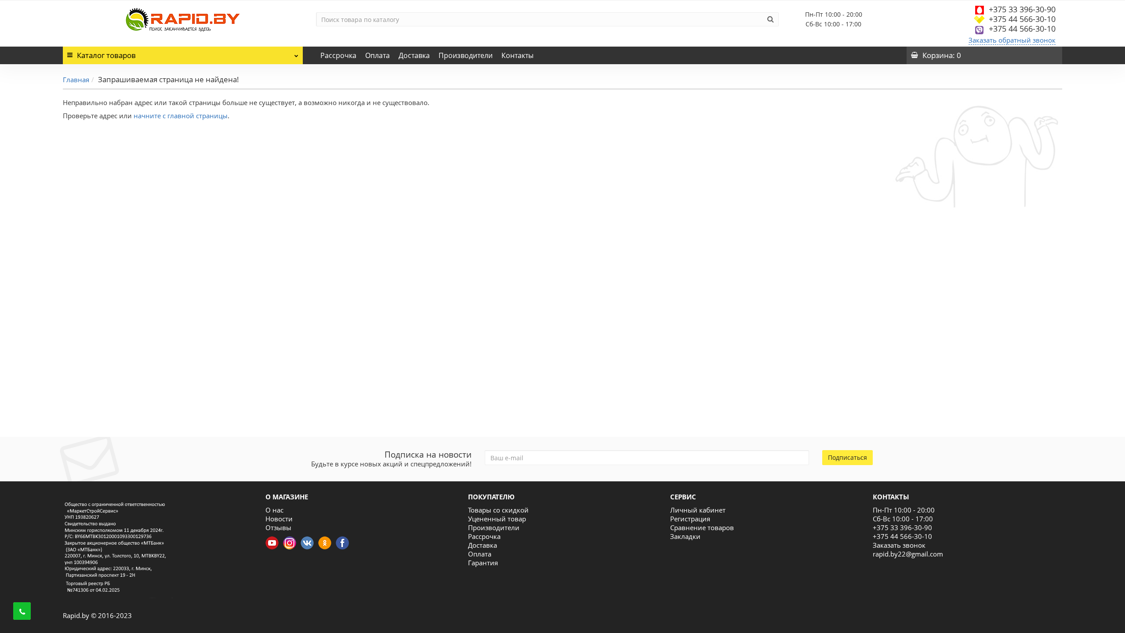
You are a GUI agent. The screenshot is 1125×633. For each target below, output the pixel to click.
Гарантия (483, 562)
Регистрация (690, 518)
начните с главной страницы (181, 115)
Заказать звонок (899, 545)
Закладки (685, 536)
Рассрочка (338, 55)
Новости (279, 518)
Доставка (414, 55)
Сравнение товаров (702, 527)
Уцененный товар (497, 518)
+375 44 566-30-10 (1022, 19)
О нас (274, 510)
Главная (76, 79)
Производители (466, 55)
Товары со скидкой (498, 510)
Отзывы (278, 527)
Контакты (517, 55)
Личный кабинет (698, 510)
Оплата (377, 55)
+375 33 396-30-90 (1022, 9)
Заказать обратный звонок (1012, 40)
